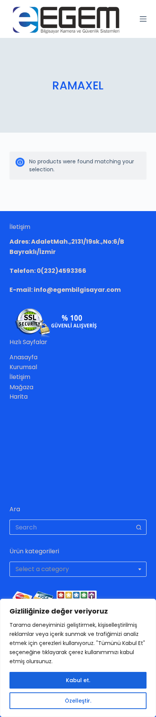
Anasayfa (23, 357)
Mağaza (21, 387)
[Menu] (143, 19)
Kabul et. (78, 680)
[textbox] (78, 569)
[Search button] (139, 527)
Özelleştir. (78, 700)
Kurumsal (23, 367)
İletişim (19, 377)
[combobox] (78, 569)
